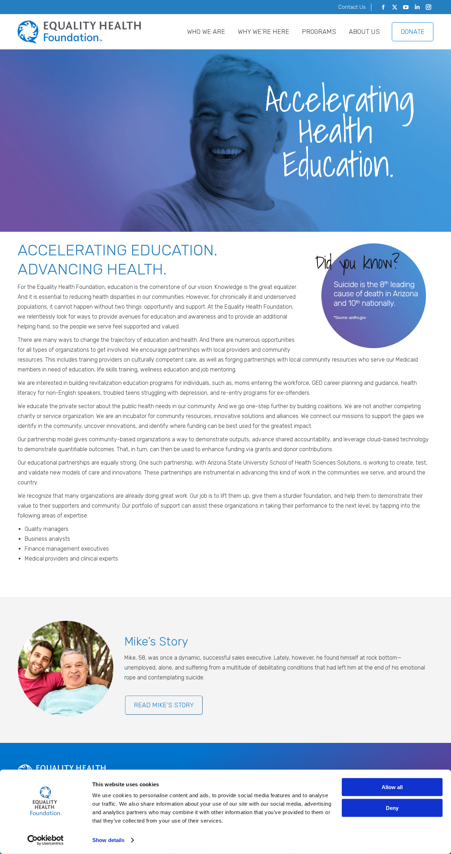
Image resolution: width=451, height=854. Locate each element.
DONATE (413, 32)
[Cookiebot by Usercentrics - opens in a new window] (45, 840)
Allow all (392, 787)
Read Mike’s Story (164, 705)
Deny (392, 808)
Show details (108, 840)
